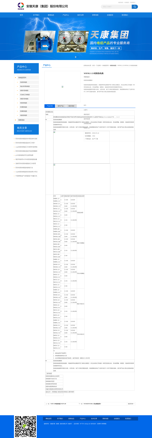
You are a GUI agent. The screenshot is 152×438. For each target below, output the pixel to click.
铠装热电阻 (23, 103)
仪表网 (99, 423)
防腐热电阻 (23, 107)
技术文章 (80, 15)
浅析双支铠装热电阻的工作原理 (26, 163)
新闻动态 (51, 15)
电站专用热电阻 (25, 86)
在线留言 (126, 2)
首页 (21, 15)
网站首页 (48, 418)
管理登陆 (103, 423)
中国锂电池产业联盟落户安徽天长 (26, 176)
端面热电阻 (23, 115)
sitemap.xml (87, 423)
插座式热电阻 (24, 90)
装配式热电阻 (24, 99)
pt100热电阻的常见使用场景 (24, 155)
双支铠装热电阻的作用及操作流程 (26, 138)
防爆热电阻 (23, 111)
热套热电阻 (23, 82)
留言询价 (71, 106)
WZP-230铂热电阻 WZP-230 (58, 403)
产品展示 (98, 65)
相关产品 (60, 106)
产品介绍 (50, 106)
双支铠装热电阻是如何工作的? (25, 143)
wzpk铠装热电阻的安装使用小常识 (26, 172)
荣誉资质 (95, 15)
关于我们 (36, 15)
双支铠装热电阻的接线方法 (24, 167)
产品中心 (66, 15)
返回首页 (120, 2)
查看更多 (21, 120)
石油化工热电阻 (25, 94)
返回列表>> (131, 403)
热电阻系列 (22, 77)
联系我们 (132, 2)
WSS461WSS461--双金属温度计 (92, 403)
